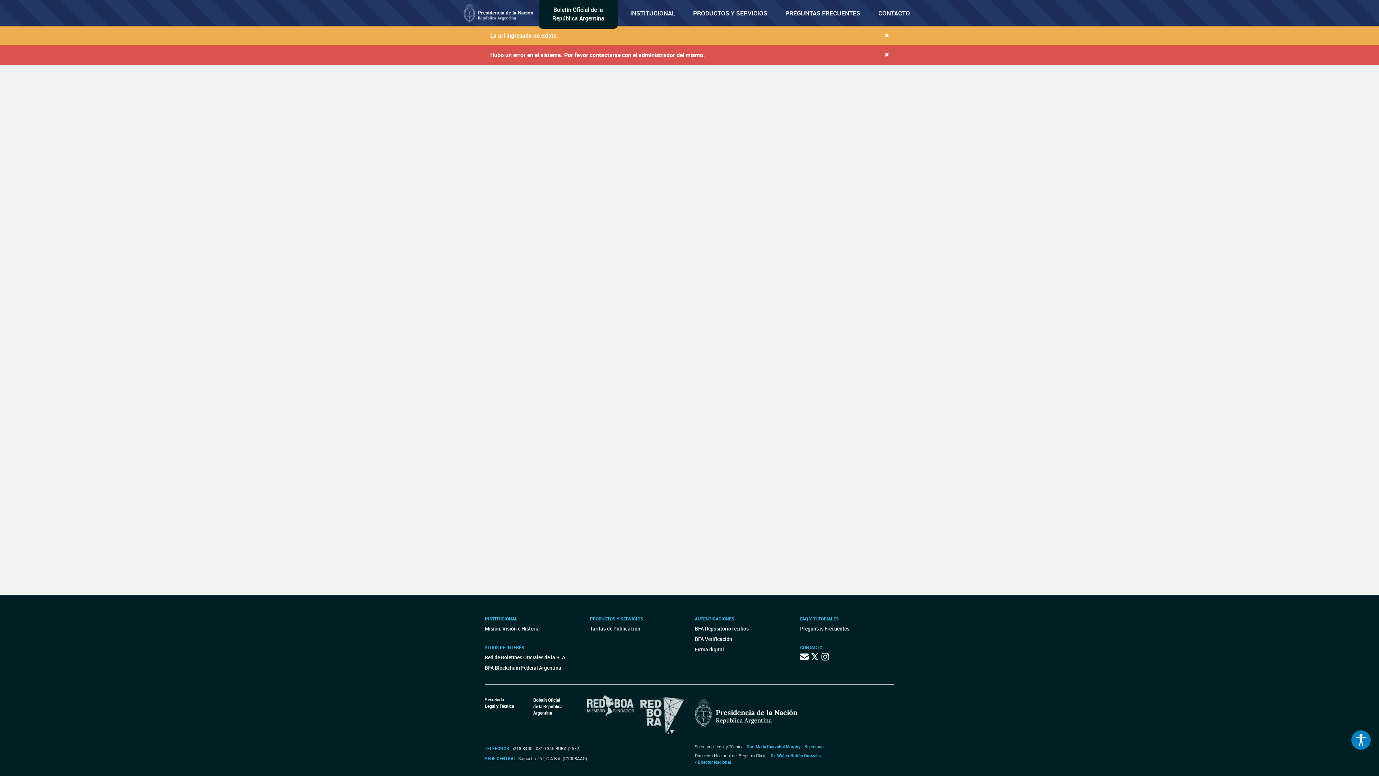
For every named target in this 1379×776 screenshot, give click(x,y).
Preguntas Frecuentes (822, 13)
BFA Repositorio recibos (722, 628)
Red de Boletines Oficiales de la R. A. (526, 657)
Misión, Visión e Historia (512, 628)
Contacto (894, 13)
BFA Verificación (713, 639)
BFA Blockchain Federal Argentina (523, 667)
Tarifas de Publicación (615, 628)
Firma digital (709, 649)
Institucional (652, 13)
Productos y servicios (730, 13)
